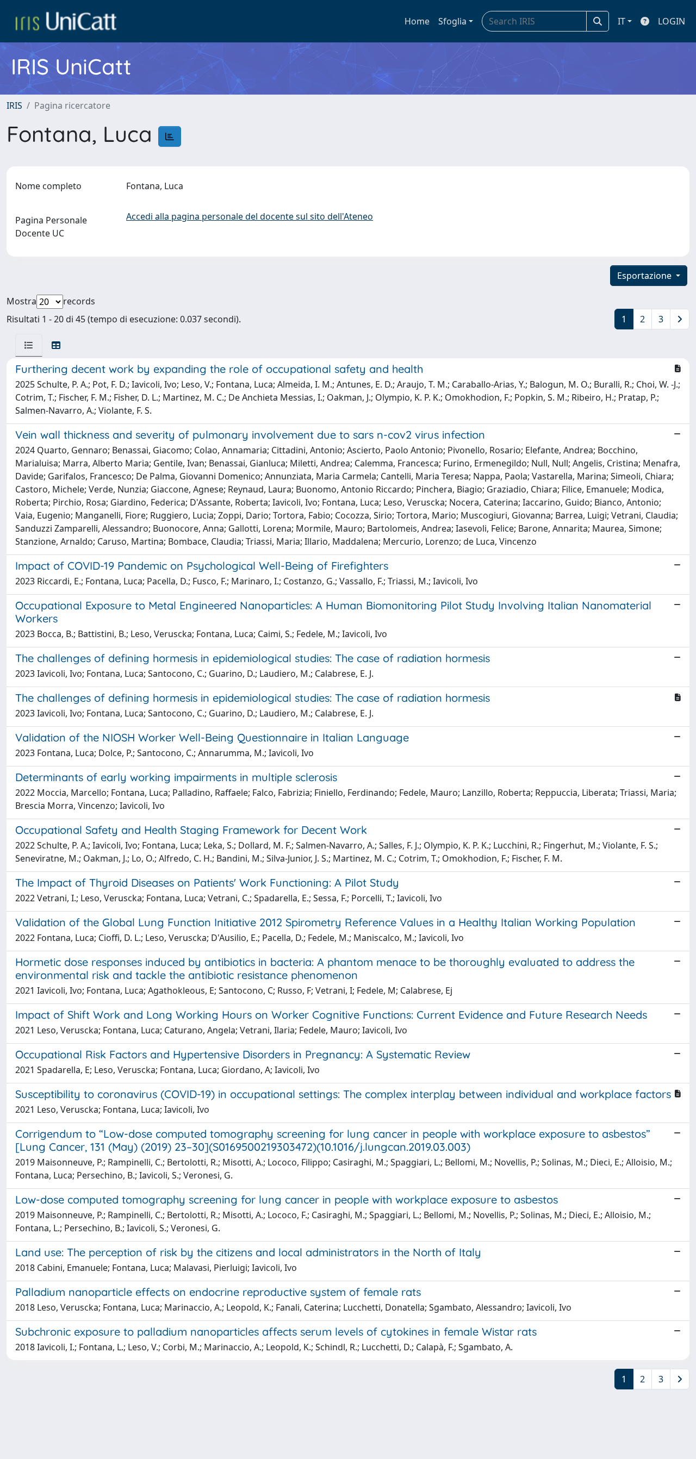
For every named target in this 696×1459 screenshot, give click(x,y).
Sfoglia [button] (452, 21)
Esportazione (645, 276)
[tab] (28, 345)
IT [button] (621, 21)
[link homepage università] (66, 21)
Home (417, 21)
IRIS (14, 105)
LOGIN (671, 21)
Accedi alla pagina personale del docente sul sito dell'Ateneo (249, 216)
